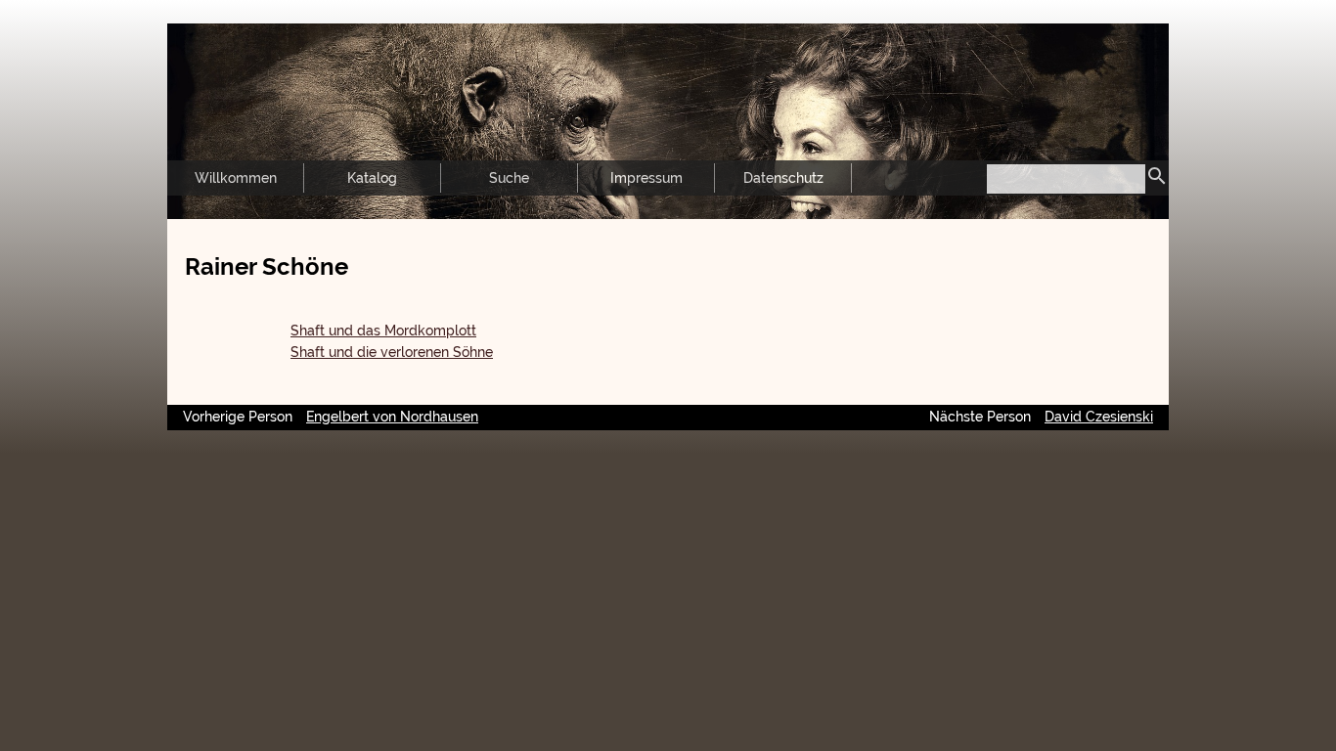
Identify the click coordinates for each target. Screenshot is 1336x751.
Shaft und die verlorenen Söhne (391, 352)
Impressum (646, 178)
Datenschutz (783, 178)
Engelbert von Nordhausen (392, 416)
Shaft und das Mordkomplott (383, 330)
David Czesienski (1099, 416)
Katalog (372, 178)
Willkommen (236, 178)
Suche (509, 178)
